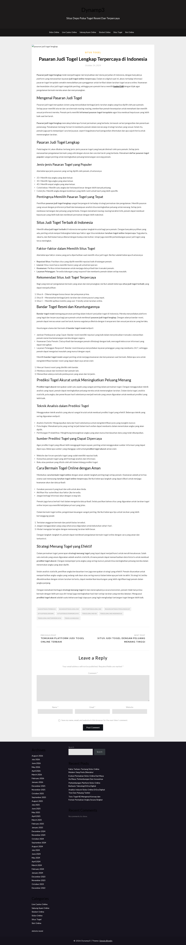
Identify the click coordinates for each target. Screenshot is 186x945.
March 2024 (37, 865)
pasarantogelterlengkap (117, 609)
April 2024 (36, 861)
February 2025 (38, 823)
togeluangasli (72, 618)
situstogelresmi (46, 613)
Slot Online (129, 32)
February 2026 (38, 778)
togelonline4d (89, 613)
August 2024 (37, 846)
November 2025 (38, 789)
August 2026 (37, 756)
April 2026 (36, 771)
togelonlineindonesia (111, 613)
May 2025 (36, 812)
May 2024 (36, 858)
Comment (93, 673)
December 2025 (38, 786)
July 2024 (36, 850)
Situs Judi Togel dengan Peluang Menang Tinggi (121, 640)
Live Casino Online (69, 32)
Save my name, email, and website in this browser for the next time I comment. (94, 720)
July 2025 (36, 805)
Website (129, 707)
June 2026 (36, 763)
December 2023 (38, 876)
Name (55, 707)
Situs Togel (117, 32)
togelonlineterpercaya (49, 618)
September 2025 (39, 797)
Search (71, 747)
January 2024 (37, 873)
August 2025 (37, 801)
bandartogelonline (69, 609)
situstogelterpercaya (68, 613)
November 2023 (38, 880)
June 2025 (36, 808)
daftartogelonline (92, 609)
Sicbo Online (54, 32)
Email (92, 707)
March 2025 (37, 820)
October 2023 (38, 884)
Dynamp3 (93, 10)
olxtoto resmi (37, 931)
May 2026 (36, 767)
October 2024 (38, 839)
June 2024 (36, 854)
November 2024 (38, 835)
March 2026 (37, 774)
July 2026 (36, 759)
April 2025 (36, 816)
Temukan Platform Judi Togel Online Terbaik (62, 640)
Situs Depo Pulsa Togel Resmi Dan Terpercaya (93, 18)
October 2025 (38, 793)
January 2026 (37, 782)
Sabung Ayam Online (88, 32)
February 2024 (38, 869)
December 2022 (38, 888)
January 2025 (37, 827)
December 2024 (38, 831)
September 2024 (39, 842)
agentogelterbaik (47, 609)
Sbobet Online (104, 32)
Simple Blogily (106, 941)
